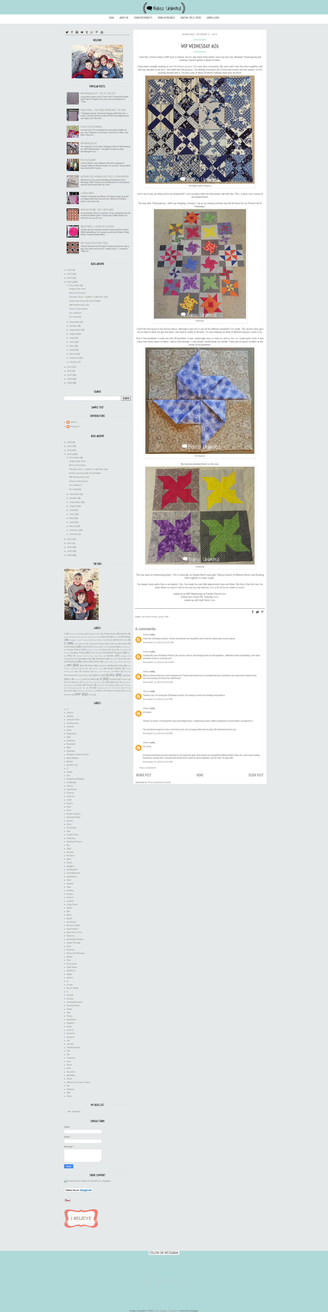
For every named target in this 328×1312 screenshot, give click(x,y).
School (113, 679)
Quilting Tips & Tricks (191, 17)
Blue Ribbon (98, 640)
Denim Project (74, 649)
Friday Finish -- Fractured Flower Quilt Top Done (103, 110)
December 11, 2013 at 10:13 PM (158, 662)
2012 (69, 367)
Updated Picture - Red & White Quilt (97, 209)
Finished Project (112, 652)
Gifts (100, 656)
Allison (146, 634)
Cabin (76, 644)
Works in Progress (166, 17)
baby (66, 637)
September (75, 330)
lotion (128, 662)
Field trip (95, 653)
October (74, 326)
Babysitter (76, 637)
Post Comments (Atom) (159, 782)
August (73, 334)
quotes (126, 675)
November (75, 322)
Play (126, 671)
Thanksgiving (72, 688)
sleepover (126, 682)
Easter (105, 650)
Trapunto (100, 688)
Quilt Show (83, 675)
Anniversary (110, 634)
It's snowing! (75, 317)
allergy (82, 634)
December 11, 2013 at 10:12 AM (158, 642)
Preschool (69, 675)
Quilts (161, 617)
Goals (110, 655)
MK (69, 665)
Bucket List (121, 640)
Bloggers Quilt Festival (79, 640)
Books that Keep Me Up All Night (85, 301)
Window (67, 695)
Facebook (124, 650)
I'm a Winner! (75, 313)
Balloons (94, 637)
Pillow (117, 671)
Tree (110, 688)
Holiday (71, 661)
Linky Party (118, 662)
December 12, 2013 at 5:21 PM (158, 762)
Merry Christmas (77, 293)
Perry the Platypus (102, 671)
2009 (69, 379)
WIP (166, 617)
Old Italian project (182, 66)
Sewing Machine (71, 682)
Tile (83, 688)
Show (99, 682)
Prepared (74, 426)
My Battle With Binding (91, 126)
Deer (129, 647)
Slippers (70, 685)
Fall (65, 653)
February (74, 358)
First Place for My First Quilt (94, 243)
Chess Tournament (78, 309)
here (223, 594)
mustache (102, 666)
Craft (105, 647)
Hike (129, 659)
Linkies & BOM (213, 17)
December (75, 285)
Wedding (81, 691)
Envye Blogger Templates (165, 1311)
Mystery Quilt (116, 665)
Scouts (124, 679)
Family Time (78, 652)
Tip (90, 688)
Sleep (116, 682)
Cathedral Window (97, 644)
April (72, 350)
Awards (123, 634)
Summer (101, 685)
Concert (96, 647)
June (72, 342)
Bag (85, 637)
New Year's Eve (81, 668)
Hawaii (120, 659)
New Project (72, 929)
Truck (117, 688)
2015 (69, 274)
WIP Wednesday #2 (89, 143)
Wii (126, 691)
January (74, 362)
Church (85, 647)
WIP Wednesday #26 (79, 305)
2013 (69, 282)
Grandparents (85, 659)
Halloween (101, 659)
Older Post (256, 775)
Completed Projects (143, 17)
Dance (113, 647)
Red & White (90, 679)
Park (76, 671)
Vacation (68, 691)
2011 (69, 371)
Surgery (111, 685)
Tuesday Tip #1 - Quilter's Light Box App (88, 297)
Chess (124, 643)
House (85, 661)
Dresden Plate (92, 650)
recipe (77, 679)
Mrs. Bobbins (74, 1111)
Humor (96, 661)
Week (90, 691)
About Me (124, 17)
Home (111, 17)
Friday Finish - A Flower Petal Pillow (97, 226)
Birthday (126, 636)
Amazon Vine (94, 634)
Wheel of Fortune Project (109, 691)
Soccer (89, 685)
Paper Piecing (73, 943)
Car (83, 644)
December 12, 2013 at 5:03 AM (158, 682)
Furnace (90, 656)
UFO (126, 688)
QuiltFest (96, 675)
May (72, 346)
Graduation (69, 659)
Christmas (70, 646)
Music (91, 665)
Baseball (105, 637)
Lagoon (107, 662)
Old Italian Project (149, 617)
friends (80, 656)
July (72, 338)
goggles (124, 656)
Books (109, 640)
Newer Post (144, 775)
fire (129, 653)
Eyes (114, 650)
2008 (69, 383)
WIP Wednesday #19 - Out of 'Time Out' (98, 93)
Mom (82, 665)
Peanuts (86, 671)
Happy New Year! (77, 289)
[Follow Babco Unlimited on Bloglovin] (79, 1192)
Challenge (113, 644)
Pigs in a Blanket (88, 160)
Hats (111, 659)
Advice (72, 634)
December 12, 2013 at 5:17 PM (158, 699)
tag (120, 685)
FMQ (69, 656)
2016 (69, 270)
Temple (128, 685)
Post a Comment (148, 768)
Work (90, 695)
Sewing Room (88, 682)
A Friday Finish (87, 193)
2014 (69, 278)
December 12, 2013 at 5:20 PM (158, 733)
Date (122, 647)
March (73, 354)
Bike (115, 637)
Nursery (96, 669)
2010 (69, 375)
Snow (80, 685)
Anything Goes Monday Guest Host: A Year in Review (104, 176)
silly (107, 682)
